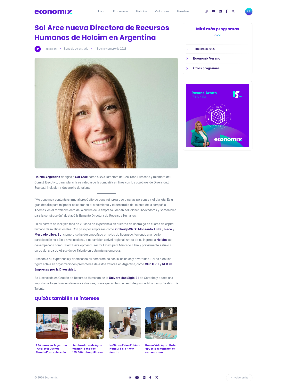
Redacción (50, 48)
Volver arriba (241, 377)
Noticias (141, 11)
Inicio (101, 11)
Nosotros (183, 11)
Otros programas (206, 68)
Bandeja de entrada (76, 48)
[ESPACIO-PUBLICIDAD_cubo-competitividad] (217, 115)
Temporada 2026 (204, 49)
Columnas (162, 11)
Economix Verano (206, 58)
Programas (120, 11)
